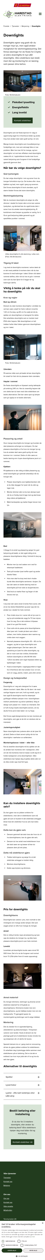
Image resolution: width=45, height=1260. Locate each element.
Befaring (6, 1185)
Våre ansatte (8, 1206)
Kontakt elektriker (22, 120)
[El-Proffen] (22, 5)
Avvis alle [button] (33, 1250)
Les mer (32, 1237)
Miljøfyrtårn (7, 1210)
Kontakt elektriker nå (22, 1142)
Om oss (6, 1198)
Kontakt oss (7, 1181)
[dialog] (22, 1240)
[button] (22, 1256)
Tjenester (7, 1178)
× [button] (42, 1223)
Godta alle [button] (12, 1250)
